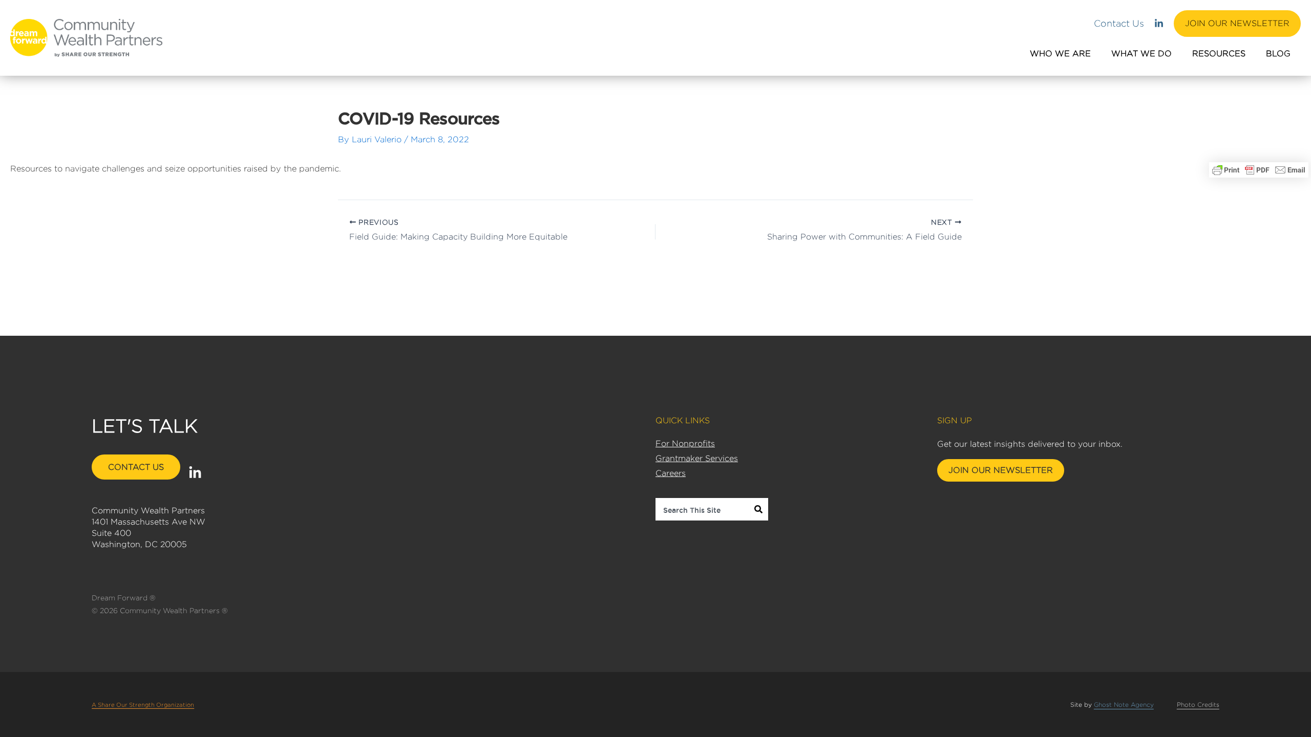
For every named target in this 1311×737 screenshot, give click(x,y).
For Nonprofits (685, 443)
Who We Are (1060, 53)
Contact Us (1119, 23)
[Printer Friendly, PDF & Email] (1258, 170)
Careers (671, 473)
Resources (1218, 53)
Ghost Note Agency (1124, 704)
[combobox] (703, 509)
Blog (1278, 53)
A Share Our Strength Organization (143, 705)
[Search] (759, 509)
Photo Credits (1198, 704)
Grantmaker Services (697, 458)
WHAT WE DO (1141, 53)
